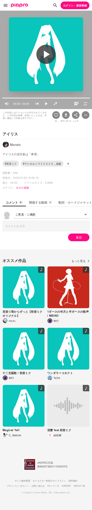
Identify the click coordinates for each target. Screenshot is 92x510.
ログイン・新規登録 (75, 5)
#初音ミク (11, 163)
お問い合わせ (38, 485)
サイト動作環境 (22, 480)
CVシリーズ (53, 485)
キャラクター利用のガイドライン (49, 480)
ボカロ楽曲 (22, 187)
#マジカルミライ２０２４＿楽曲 (42, 163)
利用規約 (72, 480)
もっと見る (78, 261)
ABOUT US (79, 485)
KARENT (66, 485)
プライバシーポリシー (18, 485)
